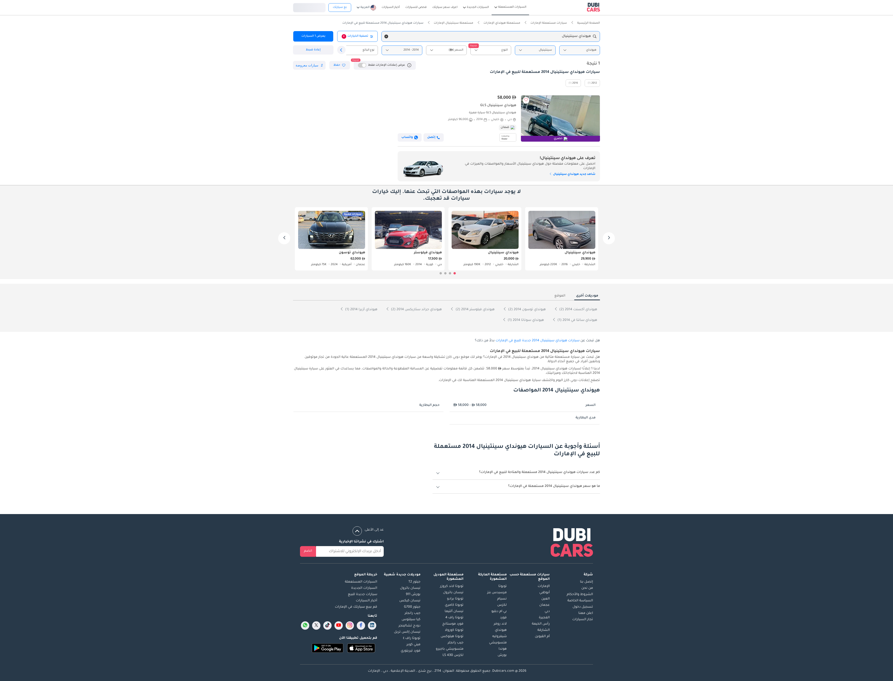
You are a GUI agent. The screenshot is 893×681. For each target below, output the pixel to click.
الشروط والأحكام (580, 594)
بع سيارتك (340, 7)
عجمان (544, 605)
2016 (575, 83)
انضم (308, 551)
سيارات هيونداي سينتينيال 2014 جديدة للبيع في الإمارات (538, 341)
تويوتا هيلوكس (452, 637)
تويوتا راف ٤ (411, 638)
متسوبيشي (498, 643)
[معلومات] (409, 65)
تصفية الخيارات (355, 36)
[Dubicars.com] (572, 543)
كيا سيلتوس (411, 620)
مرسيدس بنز (497, 593)
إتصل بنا (586, 582)
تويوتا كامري (454, 605)
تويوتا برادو (455, 599)
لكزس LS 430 (453, 655)
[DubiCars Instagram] (349, 625)
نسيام (502, 599)
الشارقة (543, 630)
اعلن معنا (585, 613)
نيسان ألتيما (454, 611)
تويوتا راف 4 (454, 618)
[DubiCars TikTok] (327, 625)
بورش (502, 655)
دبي (547, 611)
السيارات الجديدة (364, 588)
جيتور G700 (412, 607)
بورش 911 (413, 594)
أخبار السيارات (366, 601)
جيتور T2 (414, 582)
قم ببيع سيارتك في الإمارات (356, 607)
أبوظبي (544, 593)
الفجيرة (544, 618)
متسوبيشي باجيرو (449, 649)
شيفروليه (499, 637)
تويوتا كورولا (454, 630)
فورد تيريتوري (410, 651)
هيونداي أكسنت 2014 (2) (577, 310)
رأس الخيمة (541, 624)
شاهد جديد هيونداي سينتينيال (573, 174)
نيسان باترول (453, 593)
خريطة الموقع (365, 575)
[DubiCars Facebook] (361, 625)
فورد (503, 618)
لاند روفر (500, 624)
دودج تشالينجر (409, 626)
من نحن (587, 588)
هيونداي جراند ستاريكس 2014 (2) (416, 310)
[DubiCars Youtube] (338, 625)
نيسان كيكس (409, 601)
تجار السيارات (582, 620)
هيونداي (501, 630)
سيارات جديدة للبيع (362, 594)
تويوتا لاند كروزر (451, 586)
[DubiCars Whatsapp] (305, 625)
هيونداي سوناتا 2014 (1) (525, 320)
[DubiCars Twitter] (316, 625)
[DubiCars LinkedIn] (372, 625)
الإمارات (544, 586)
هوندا (503, 649)
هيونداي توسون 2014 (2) (526, 310)
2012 (594, 83)
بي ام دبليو (499, 611)
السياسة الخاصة (580, 601)
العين (545, 599)
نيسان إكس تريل (407, 632)
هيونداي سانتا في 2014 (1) (576, 320)
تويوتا (502, 586)
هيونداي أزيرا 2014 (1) (360, 310)
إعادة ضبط (313, 50)
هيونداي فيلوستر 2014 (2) (475, 310)
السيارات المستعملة (361, 582)
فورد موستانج (452, 624)
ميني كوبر (413, 645)
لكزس (502, 605)
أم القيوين (542, 637)
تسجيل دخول (309, 7)
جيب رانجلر (455, 643)
